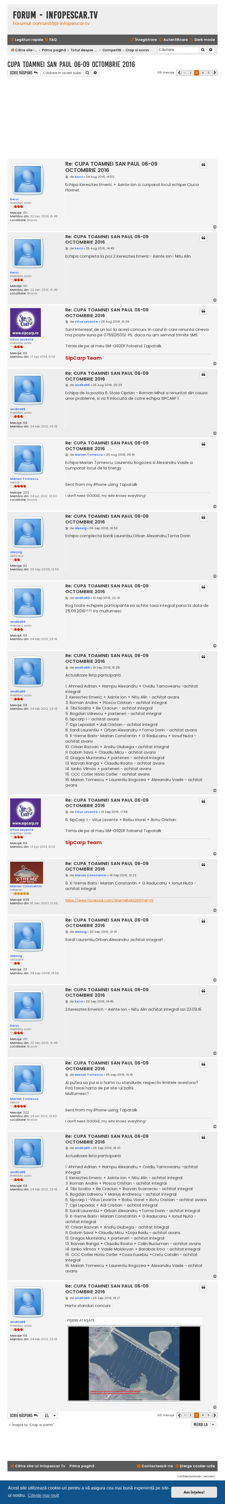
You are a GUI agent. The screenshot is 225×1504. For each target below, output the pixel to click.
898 (26, 900)
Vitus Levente (21, 339)
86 (25, 353)
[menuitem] (50, 40)
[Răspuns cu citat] (203, 165)
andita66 (17, 409)
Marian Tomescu (24, 479)
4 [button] (203, 73)
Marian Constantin (26, 886)
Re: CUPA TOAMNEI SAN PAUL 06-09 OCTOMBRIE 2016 (111, 167)
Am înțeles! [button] (194, 1492)
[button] (179, 73)
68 (25, 423)
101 (25, 213)
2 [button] (191, 73)
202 (26, 492)
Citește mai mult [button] (43, 1495)
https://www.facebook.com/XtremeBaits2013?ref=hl (109, 900)
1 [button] (184, 73)
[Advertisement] (112, 117)
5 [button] (209, 73)
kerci (14, 199)
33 (25, 566)
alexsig (16, 552)
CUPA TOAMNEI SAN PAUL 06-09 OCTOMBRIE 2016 (71, 64)
